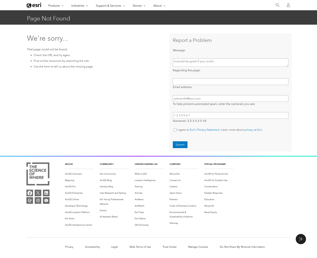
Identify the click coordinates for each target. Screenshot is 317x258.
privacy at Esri (253, 129)
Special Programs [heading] (215, 164)
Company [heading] (175, 164)
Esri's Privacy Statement (205, 129)
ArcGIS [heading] (69, 164)
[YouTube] (46, 200)
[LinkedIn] (46, 193)
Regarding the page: (187, 70)
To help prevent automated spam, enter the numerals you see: (214, 104)
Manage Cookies (198, 246)
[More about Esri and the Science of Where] (37, 174)
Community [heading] (107, 164)
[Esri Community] (29, 200)
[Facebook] (29, 193)
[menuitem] (79, 174)
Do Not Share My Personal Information (242, 246)
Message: (179, 50)
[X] (38, 193)
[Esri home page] (34, 5)
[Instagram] (38, 200)
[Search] (277, 5)
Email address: (182, 87)
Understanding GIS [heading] (146, 164)
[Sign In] (288, 5)
